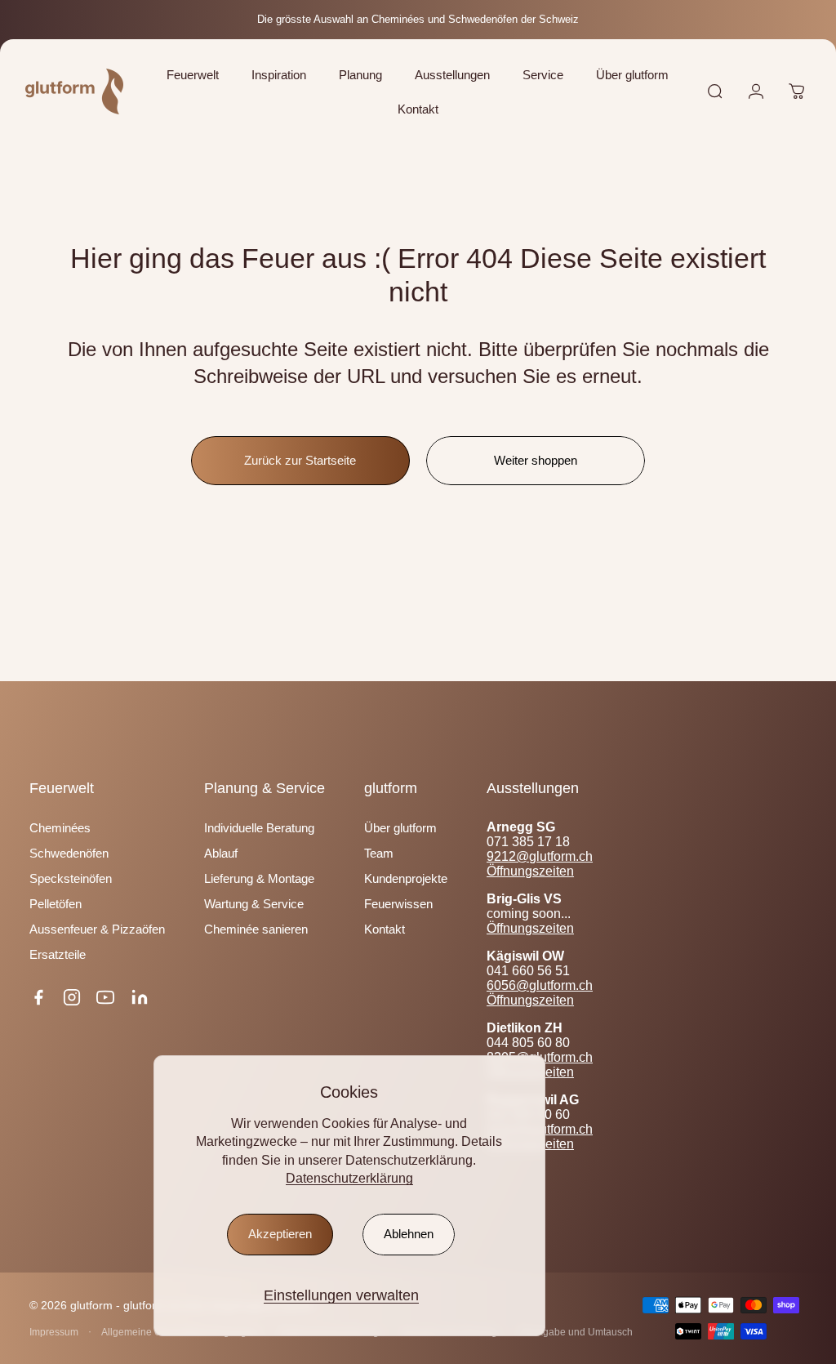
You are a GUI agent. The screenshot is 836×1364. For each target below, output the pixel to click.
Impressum (53, 1332)
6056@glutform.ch (540, 985)
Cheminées (60, 828)
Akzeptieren (280, 1234)
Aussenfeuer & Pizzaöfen (97, 929)
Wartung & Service (254, 904)
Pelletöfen (55, 904)
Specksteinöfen (70, 878)
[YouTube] (105, 997)
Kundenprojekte (405, 878)
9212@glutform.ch (540, 856)
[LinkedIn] (140, 997)
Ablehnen (409, 1234)
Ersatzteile (57, 954)
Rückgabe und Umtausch (576, 1332)
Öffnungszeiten (530, 871)
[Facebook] (38, 997)
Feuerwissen (398, 904)
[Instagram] (72, 997)
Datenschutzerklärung (349, 1178)
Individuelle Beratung (259, 828)
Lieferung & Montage (259, 878)
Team (379, 853)
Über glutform (400, 828)
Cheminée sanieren (256, 929)
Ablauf (221, 853)
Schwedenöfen (69, 853)
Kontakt (384, 929)
